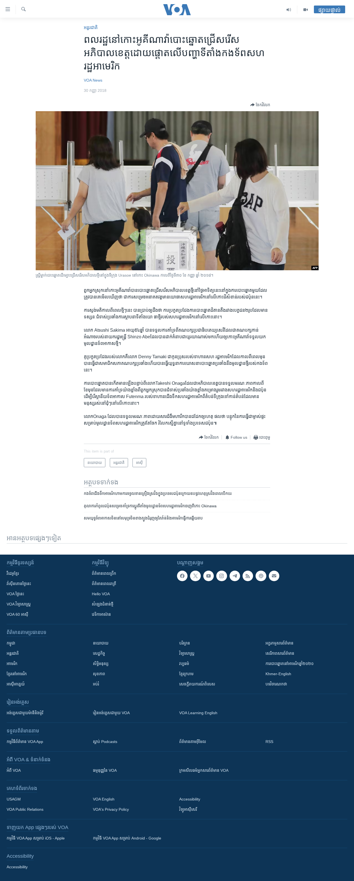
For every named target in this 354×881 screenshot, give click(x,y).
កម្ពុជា (11, 643)
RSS (269, 741)
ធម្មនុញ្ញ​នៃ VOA (105, 770)
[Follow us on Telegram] (235, 576)
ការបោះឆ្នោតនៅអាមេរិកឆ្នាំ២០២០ (290, 663)
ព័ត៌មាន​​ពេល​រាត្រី (104, 583)
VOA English (103, 799)
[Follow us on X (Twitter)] (195, 576)
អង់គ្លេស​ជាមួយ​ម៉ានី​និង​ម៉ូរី (25, 713)
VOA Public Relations (25, 809)
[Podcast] (261, 576)
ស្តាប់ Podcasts (105, 741)
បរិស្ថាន (184, 643)
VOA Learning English (198, 713)
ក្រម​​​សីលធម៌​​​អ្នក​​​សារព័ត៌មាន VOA (203, 770)
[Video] (305, 10)
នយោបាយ (100, 643)
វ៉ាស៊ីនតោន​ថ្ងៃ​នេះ (19, 583)
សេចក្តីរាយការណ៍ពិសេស (197, 684)
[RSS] (248, 576)
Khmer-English (278, 674)
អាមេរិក (12, 663)
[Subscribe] (274, 576)
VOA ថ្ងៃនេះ (15, 594)
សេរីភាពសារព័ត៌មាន (280, 653)
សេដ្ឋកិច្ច (99, 653)
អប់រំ (96, 684)
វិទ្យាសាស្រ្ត (186, 653)
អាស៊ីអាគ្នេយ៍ (16, 684)
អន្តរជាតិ (91, 27)
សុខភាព (99, 674)
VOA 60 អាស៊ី (17, 614)
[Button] (260, 105)
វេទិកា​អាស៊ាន (101, 614)
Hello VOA (101, 594)
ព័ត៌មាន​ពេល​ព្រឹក (104, 573)
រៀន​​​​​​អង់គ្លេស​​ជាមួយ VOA (111, 713)
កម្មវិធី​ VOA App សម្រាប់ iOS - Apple (36, 838)
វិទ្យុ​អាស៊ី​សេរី (188, 809)
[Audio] (288, 10)
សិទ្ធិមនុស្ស (100, 663)
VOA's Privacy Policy (111, 809)
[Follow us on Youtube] (208, 576)
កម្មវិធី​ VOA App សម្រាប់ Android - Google (127, 838)
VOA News (93, 80)
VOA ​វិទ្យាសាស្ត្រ (19, 604)
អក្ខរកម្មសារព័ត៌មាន (279, 643)
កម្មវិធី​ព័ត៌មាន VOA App (25, 741)
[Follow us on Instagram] (221, 576)
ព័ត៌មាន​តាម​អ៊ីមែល (192, 741)
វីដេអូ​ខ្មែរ (13, 573)
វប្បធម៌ (184, 663)
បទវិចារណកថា (276, 684)
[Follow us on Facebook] (182, 576)
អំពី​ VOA (14, 770)
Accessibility (189, 799)
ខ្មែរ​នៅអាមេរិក (17, 674)
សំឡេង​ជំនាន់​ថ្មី (102, 604)
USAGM (14, 799)
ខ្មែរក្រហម (186, 674)
